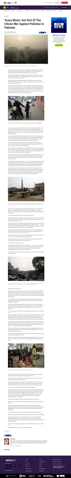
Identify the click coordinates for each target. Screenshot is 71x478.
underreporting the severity (21, 227)
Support (43, 10)
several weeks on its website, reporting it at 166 (33, 89)
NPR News (6, 16)
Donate (65, 2)
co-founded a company (35, 245)
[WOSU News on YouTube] (59, 25)
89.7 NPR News (6, 10)
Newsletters (50, 10)
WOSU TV (13, 10)
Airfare (60, 10)
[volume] (8, 7)
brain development (39, 329)
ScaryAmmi (16, 295)
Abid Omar (30, 136)
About (40, 459)
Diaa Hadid (9, 32)
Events (55, 10)
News (26, 461)
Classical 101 (20, 10)
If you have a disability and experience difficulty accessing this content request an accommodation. (59, 467)
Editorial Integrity (42, 461)
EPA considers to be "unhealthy (36, 91)
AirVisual (25, 161)
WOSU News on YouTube (58, 35)
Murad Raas (40, 382)
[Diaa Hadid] (6, 441)
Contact (40, 466)
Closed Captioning (42, 468)
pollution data (20, 130)
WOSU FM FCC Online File (57, 459)
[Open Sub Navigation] (53, 2)
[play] (4, 7)
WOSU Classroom (35, 10)
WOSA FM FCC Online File (57, 461)
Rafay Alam (40, 154)
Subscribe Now (59, 45)
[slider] (9, 7)
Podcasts (27, 10)
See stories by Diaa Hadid (15, 445)
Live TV (58, 2)
